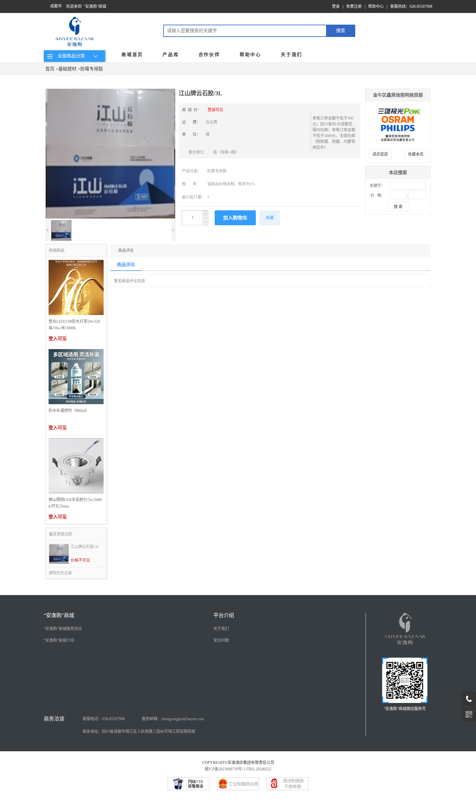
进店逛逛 (380, 154)
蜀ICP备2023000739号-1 (225, 769)
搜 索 (398, 207)
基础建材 (67, 68)
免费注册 (354, 6)
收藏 (270, 218)
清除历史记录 (60, 573)
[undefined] (110, 154)
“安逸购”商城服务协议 (63, 628)
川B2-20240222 (258, 769)
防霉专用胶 (91, 68)
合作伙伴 (209, 54)
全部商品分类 (70, 55)
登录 (336, 6)
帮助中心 (376, 6)
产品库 (171, 54)
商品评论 (126, 250)
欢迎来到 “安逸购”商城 (86, 6)
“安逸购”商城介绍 (59, 640)
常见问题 (221, 640)
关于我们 (291, 54)
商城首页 (132, 54)
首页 (49, 68)
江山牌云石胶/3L (85, 547)
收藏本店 (416, 154)
